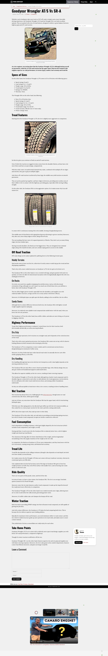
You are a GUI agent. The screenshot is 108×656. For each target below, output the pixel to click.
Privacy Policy (84, 2)
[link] (32, 618)
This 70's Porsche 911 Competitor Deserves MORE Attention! (50, 618)
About (91, 2)
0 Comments (33, 14)
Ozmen (27, 14)
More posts (85, 542)
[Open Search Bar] (96, 2)
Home (14, 6)
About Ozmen (78, 542)
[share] (75, 618)
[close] (101, 651)
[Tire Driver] (16, 2)
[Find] (76, 28)
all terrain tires (47, 394)
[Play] (62, 612)
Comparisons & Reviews (72, 2)
